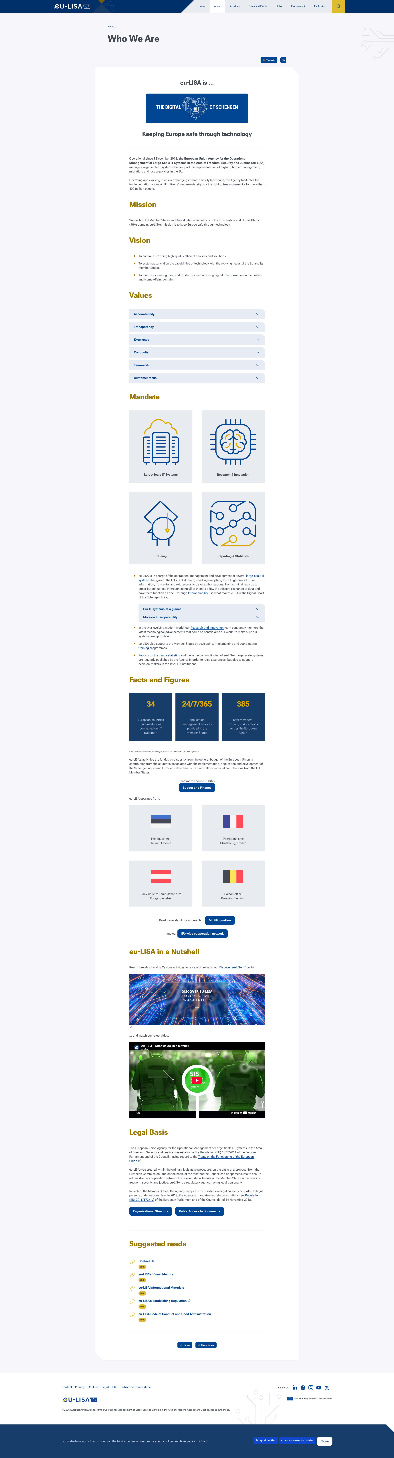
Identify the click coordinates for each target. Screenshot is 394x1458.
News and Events (258, 6)
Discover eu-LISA (230, 967)
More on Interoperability (160, 617)
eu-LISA (75, 6)
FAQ (114, 1387)
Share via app (207, 1345)
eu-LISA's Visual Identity (156, 1274)
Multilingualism (220, 920)
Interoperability (198, 593)
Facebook (302, 1388)
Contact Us (147, 1261)
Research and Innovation (207, 627)
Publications (321, 6)
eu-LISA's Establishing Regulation (163, 1301)
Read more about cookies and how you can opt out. (174, 1441)
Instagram (310, 1387)
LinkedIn (294, 1388)
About (217, 6)
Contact (67, 1387)
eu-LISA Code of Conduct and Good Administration (175, 1314)
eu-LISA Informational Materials (161, 1287)
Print (283, 60)
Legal (105, 1387)
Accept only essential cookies (297, 1440)
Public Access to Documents (199, 1211)
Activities (235, 6)
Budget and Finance (197, 787)
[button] (184, 1345)
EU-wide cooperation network (202, 933)
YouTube (318, 1388)
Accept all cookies (265, 1440)
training (144, 648)
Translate (270, 60)
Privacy (80, 1387)
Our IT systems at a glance (162, 609)
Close (325, 1441)
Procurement (298, 6)
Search (338, 6)
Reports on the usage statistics (159, 655)
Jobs (279, 6)
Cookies (93, 1387)
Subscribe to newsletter (136, 1387)
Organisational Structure (150, 1211)
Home (202, 6)
